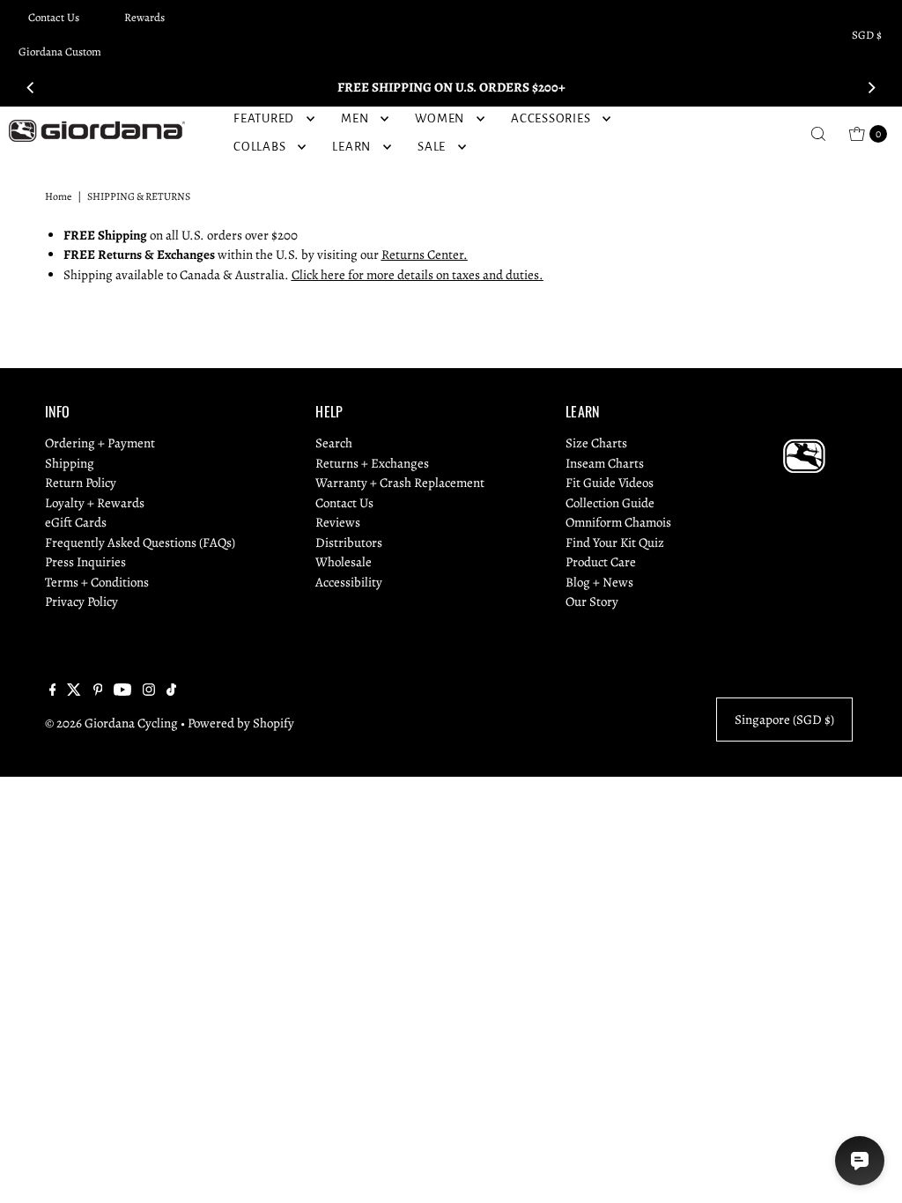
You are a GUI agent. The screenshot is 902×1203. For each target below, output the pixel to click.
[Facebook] (52, 691)
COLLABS (259, 146)
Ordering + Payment (100, 443)
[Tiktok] (171, 691)
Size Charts (596, 443)
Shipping (69, 463)
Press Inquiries (85, 562)
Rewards (144, 17)
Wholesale (343, 562)
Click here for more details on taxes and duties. (417, 275)
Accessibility (348, 582)
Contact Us (53, 17)
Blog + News (599, 582)
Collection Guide (610, 503)
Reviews (337, 522)
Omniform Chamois (618, 522)
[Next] (871, 87)
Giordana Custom (59, 51)
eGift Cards (76, 522)
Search (333, 443)
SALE (432, 146)
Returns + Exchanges (372, 463)
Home (58, 196)
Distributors (348, 542)
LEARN (351, 146)
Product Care (601, 562)
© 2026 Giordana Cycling (111, 723)
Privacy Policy (81, 601)
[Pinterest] (98, 691)
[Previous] (30, 87)
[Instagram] (149, 691)
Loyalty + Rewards (94, 503)
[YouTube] (122, 691)
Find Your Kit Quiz (615, 542)
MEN (354, 118)
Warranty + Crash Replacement (399, 482)
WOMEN (439, 118)
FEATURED (263, 118)
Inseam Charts (605, 463)
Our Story (592, 601)
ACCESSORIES (550, 118)
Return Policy (80, 482)
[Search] (818, 134)
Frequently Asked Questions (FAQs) (140, 542)
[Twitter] (74, 691)
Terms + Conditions (97, 582)
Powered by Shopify (241, 723)
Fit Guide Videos (610, 482)
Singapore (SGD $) (784, 719)
